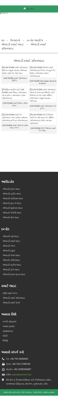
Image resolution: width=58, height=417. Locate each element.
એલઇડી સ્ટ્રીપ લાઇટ (12, 265)
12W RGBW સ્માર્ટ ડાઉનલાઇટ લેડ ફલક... (43, 107)
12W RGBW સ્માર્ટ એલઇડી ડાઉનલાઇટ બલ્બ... (15, 126)
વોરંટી (5, 336)
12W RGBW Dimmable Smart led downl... (43, 82)
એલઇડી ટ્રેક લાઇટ (11, 269)
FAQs (5, 340)
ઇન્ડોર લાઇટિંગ (35, 40)
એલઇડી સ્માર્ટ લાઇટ (12, 44)
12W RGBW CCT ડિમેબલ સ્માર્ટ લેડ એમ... (43, 129)
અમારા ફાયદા (9, 326)
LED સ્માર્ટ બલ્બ (10, 293)
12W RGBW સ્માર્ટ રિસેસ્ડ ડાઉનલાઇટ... (15, 104)
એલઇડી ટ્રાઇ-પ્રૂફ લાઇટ (14, 274)
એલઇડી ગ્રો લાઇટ (11, 236)
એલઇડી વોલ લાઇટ (11, 217)
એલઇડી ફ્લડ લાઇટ (11, 189)
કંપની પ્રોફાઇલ (9, 321)
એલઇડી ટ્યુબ (9, 250)
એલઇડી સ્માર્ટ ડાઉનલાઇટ (14, 298)
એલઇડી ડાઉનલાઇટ (11, 260)
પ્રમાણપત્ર (8, 331)
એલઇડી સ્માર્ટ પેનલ (11, 303)
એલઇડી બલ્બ (9, 246)
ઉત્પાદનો (15, 40)
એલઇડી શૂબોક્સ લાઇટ (13, 208)
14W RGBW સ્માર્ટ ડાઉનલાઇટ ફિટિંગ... (15, 79)
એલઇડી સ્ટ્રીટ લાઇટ (12, 194)
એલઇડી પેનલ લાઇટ (11, 255)
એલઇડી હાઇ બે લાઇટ (12, 203)
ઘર (2, 40)
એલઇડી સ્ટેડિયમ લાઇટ (13, 198)
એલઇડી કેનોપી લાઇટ (12, 213)
